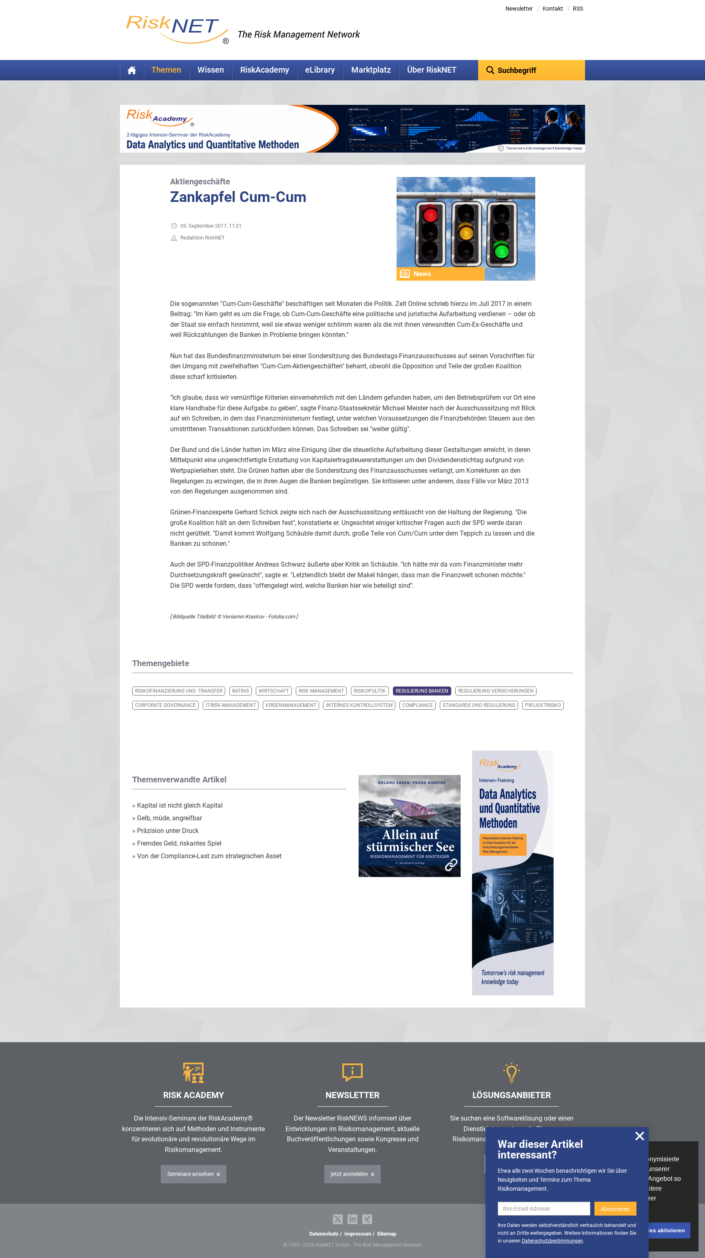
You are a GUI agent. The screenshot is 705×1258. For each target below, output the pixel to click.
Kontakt (553, 8)
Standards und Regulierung (479, 705)
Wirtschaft (274, 691)
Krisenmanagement (291, 705)
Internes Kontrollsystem (359, 705)
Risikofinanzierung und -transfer (178, 691)
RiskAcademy (264, 70)
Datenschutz (324, 1234)
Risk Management (321, 691)
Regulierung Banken (422, 691)
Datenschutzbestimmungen (552, 1241)
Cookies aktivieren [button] (659, 1230)
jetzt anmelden (349, 1174)
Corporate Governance (165, 705)
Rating (240, 691)
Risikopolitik (370, 691)
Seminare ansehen (190, 1174)
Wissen (210, 70)
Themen (166, 70)
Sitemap (386, 1234)
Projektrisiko (543, 705)
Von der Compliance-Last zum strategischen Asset (207, 856)
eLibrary (320, 70)
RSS (578, 8)
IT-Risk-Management (231, 705)
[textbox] (531, 70)
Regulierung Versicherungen (496, 691)
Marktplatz (371, 70)
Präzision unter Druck (165, 831)
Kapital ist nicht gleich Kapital (177, 805)
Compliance (417, 705)
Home (132, 70)
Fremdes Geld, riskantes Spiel (177, 843)
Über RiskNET (432, 70)
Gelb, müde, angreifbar (167, 818)
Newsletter (519, 8)
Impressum (357, 1234)
